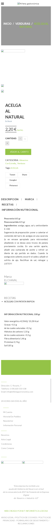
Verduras (22, 23)
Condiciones (6, 444)
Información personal (12, 425)
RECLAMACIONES (26, 523)
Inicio (7, 23)
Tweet (12, 174)
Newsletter (8, 421)
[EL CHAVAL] (14, 284)
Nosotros (5, 435)
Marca (29, 199)
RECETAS (8, 205)
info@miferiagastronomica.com (20, 392)
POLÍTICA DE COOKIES (26, 517)
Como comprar (7, 448)
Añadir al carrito (19, 152)
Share (24, 174)
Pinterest (13, 185)
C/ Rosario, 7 (15, 385)
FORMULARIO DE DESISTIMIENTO (32, 520)
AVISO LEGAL (7, 517)
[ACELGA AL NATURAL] (2, 86)
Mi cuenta (7, 412)
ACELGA (14, 168)
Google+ (13, 180)
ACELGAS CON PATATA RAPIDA (19, 301)
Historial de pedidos (12, 416)
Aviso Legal (6, 439)
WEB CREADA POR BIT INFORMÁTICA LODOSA (26, 511)
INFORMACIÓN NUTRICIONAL (20, 210)
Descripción (10, 199)
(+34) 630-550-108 (18, 388)
